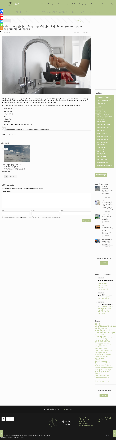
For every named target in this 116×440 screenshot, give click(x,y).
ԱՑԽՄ (97, 324)
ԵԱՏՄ (99, 106)
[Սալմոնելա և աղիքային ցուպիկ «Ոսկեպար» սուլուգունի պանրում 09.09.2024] (114, 433)
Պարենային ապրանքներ (101, 148)
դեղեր (105, 352)
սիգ (101, 377)
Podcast (100, 175)
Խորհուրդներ (102, 112)
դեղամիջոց (98, 352)
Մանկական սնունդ (104, 136)
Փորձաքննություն (102, 343)
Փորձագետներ (102, 162)
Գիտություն (101, 103)
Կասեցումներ (103, 330)
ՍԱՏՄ (97, 339)
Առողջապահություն (104, 100)
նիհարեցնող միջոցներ (107, 367)
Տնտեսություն (102, 159)
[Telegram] (1, 21)
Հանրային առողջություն (102, 120)
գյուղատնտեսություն (102, 350)
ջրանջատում (102, 371)
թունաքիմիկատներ (101, 356)
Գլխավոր (19, 12)
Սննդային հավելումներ (101, 152)
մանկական (106, 363)
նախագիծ (97, 367)
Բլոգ (27, 12)
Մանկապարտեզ (99, 334)
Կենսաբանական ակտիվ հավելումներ (104, 116)
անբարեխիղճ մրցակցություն (103, 345)
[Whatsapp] (1, 24)
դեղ (111, 350)
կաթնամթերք (101, 362)
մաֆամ (109, 365)
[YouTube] (106, 435)
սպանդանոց (107, 379)
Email (33, 210)
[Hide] (0, 31)
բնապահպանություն (101, 348)
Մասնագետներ (102, 139)
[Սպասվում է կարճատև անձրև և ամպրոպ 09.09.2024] (1, 433)
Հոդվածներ (101, 130)
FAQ (99, 421)
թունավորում (108, 354)
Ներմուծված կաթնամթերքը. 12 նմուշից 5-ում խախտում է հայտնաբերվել (104, 285)
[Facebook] (1, 11)
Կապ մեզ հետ (103, 420)
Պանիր (107, 337)
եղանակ (99, 354)
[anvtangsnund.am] (13, 4)
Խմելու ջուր (104, 328)
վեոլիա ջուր (99, 381)
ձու (101, 363)
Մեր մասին (82, 418)
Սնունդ (104, 339)
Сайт (62, 210)
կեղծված (97, 363)
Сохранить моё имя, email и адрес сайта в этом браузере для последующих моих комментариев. (32, 217)
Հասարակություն (103, 124)
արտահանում (98, 346)
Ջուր (110, 337)
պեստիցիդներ (107, 369)
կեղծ (109, 362)
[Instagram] (1, 14)
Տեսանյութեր (102, 156)
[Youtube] (1, 18)
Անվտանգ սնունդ (103, 97)
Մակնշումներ (102, 133)
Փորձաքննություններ (104, 165)
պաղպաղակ (99, 369)
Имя (3, 210)
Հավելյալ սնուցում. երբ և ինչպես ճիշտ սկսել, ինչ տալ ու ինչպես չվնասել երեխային (105, 310)
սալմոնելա (98, 373)
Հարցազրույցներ (103, 127)
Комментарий (6, 191)
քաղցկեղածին (107, 381)
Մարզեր (100, 336)
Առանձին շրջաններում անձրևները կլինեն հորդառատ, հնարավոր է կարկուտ (13, 167)
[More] (1, 28)
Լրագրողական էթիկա (105, 418)
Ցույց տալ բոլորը (84, 21)
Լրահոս (35, 12)
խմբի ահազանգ (102, 359)
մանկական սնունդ (101, 365)
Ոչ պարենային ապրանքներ (102, 143)
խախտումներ (100, 358)
